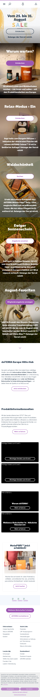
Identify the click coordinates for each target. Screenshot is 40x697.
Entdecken (20, 31)
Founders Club (7, 661)
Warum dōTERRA (8, 631)
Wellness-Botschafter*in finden (20, 610)
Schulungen (6, 654)
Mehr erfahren (20, 431)
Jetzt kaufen (20, 586)
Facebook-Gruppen (25, 656)
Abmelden (29, 689)
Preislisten (23, 629)
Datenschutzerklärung (20, 694)
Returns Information (25, 646)
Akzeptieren (10, 689)
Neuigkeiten (6, 634)
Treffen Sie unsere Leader (10, 659)
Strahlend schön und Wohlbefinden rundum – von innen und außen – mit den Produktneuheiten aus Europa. (20, 89)
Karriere (5, 636)
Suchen (20, 176)
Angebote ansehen (20, 241)
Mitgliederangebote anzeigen (20, 302)
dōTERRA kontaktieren (20, 616)
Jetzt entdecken (20, 388)
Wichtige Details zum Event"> (16, 451)
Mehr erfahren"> (14, 500)
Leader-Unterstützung (9, 664)
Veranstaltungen (25, 636)
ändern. (5, 684)
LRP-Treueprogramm (26, 631)
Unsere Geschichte (8, 629)
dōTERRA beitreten (25, 659)
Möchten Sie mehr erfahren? (20, 692)
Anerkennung (7, 656)
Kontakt (22, 654)
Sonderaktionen (24, 634)
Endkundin (23, 643)
